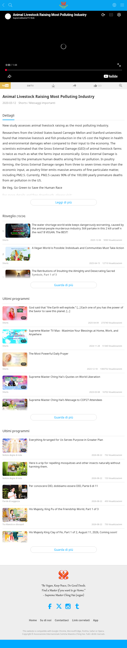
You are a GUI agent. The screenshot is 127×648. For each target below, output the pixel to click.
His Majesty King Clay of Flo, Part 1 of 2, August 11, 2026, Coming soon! (73, 532)
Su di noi (45, 620)
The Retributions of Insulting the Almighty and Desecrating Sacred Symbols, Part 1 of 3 (73, 272)
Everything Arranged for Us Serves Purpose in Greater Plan (66, 440)
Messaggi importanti (42, 103)
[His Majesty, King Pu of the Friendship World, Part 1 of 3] (14, 515)
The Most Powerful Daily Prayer (48, 353)
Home (33, 620)
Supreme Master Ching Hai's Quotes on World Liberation (64, 377)
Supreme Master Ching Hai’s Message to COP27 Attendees (65, 400)
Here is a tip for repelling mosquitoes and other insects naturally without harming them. (74, 464)
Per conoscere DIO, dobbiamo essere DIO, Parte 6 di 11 (63, 486)
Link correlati (81, 620)
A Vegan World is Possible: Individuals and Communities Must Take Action (78, 248)
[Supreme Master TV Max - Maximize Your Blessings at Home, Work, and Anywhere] (14, 336)
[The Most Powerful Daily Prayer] (14, 359)
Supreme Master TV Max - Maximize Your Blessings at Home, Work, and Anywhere (73, 332)
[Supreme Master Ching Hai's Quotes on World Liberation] (14, 383)
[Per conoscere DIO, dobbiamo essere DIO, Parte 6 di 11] (14, 492)
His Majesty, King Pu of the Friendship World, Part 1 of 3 (64, 509)
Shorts (23, 103)
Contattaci (62, 620)
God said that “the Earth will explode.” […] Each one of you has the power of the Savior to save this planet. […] (76, 309)
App (95, 620)
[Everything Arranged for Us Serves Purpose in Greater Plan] (14, 446)
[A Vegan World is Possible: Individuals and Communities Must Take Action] (17, 254)
